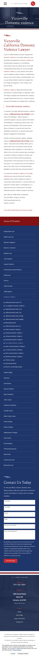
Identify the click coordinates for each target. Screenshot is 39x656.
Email (6, 519)
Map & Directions (19, 603)
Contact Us (19, 622)
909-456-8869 (19, 584)
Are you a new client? (10, 525)
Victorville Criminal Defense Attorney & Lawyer (18, 210)
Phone (6, 513)
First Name (7, 501)
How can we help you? (11, 531)
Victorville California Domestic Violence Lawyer (19, 45)
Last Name (7, 507)
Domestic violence (9, 72)
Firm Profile (19, 615)
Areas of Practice (19, 619)
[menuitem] (19, 231)
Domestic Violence (9, 57)
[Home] (18, 3)
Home (19, 612)
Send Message (10, 561)
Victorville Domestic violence (18, 106)
